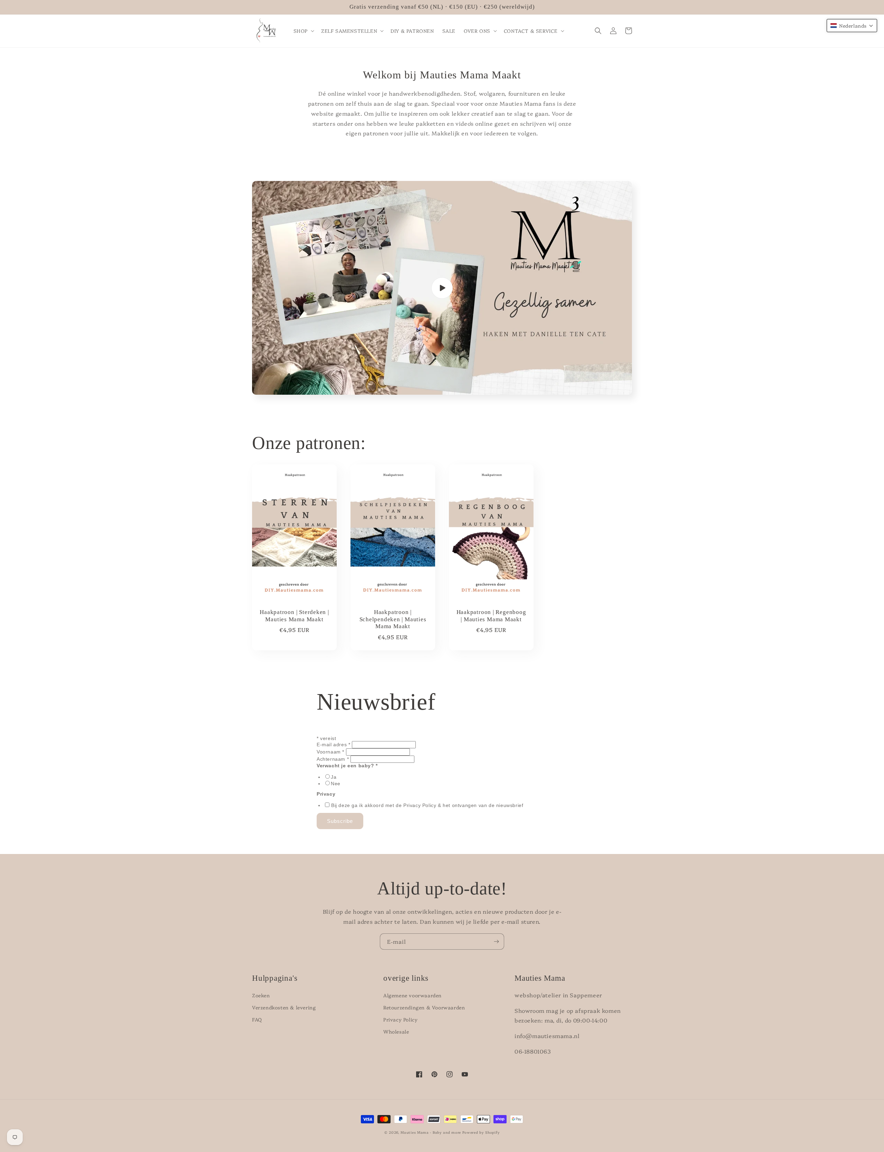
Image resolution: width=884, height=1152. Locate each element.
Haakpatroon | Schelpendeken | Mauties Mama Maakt (392, 619)
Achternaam (333, 759)
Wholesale (396, 1031)
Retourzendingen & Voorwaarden (424, 1007)
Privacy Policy (400, 1019)
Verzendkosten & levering (284, 1007)
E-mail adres (333, 744)
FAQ (257, 1019)
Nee (335, 783)
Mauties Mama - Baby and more (431, 1132)
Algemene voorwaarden (412, 995)
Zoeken (261, 995)
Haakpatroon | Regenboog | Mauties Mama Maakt (491, 616)
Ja (333, 777)
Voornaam (330, 752)
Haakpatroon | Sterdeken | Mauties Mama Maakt (294, 616)
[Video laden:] (442, 288)
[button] (303, 30)
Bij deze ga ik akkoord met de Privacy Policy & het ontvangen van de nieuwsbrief (427, 805)
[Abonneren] (496, 941)
